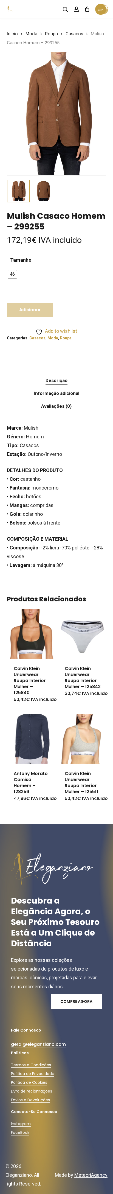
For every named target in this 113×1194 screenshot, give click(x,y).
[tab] (56, 380)
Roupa (51, 33)
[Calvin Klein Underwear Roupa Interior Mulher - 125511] (83, 739)
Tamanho (21, 260)
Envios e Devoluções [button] (30, 1100)
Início (12, 33)
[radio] (12, 274)
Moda (31, 33)
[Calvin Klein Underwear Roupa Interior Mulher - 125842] (83, 634)
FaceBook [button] (20, 1132)
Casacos (74, 33)
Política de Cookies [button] (29, 1082)
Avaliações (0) (56, 406)
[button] (76, 1001)
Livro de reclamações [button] (31, 1091)
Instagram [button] (21, 1123)
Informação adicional (56, 393)
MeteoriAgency (91, 1175)
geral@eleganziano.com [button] (38, 1044)
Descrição (56, 380)
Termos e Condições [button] (31, 1065)
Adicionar (30, 310)
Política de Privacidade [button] (32, 1073)
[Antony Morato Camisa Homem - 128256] (31, 739)
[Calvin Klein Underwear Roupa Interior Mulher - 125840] (31, 634)
